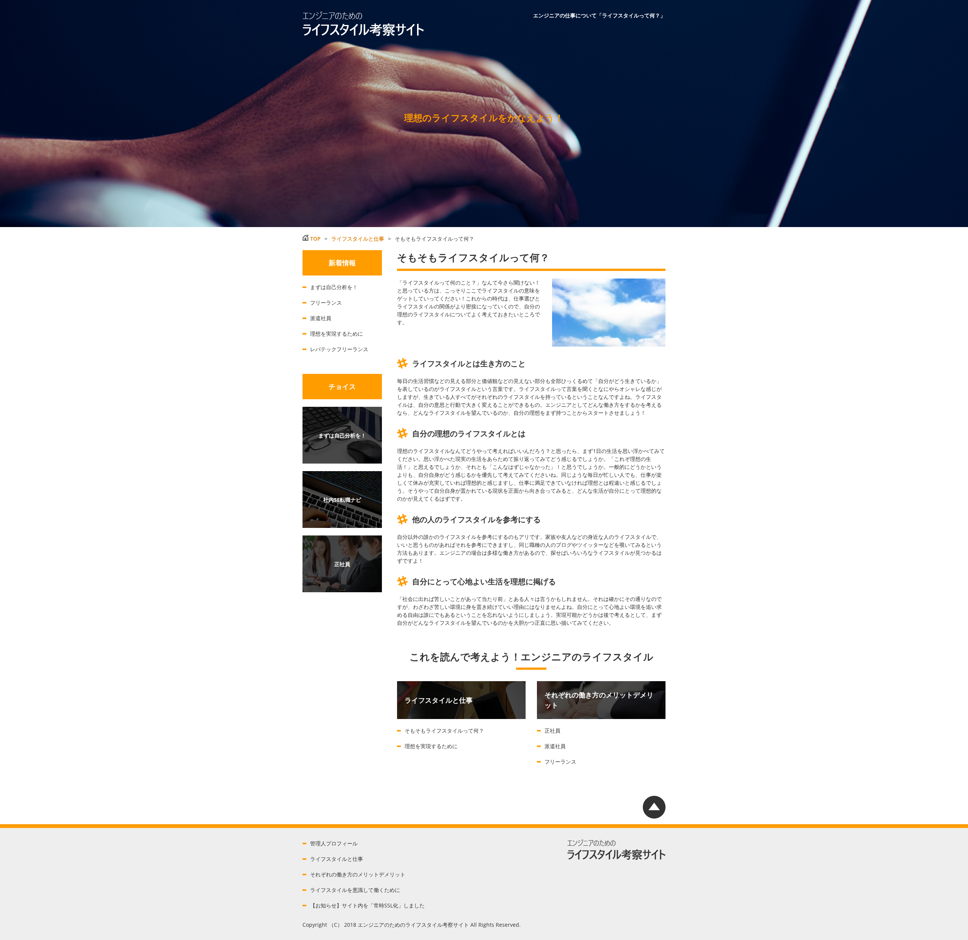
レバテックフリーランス (339, 349)
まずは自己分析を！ (334, 287)
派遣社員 (555, 746)
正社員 (552, 730)
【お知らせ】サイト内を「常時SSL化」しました (367, 905)
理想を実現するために (431, 746)
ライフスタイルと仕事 (336, 858)
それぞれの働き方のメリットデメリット (357, 874)
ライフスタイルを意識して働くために (355, 889)
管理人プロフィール (334, 843)
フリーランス (560, 761)
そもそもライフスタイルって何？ (444, 730)
